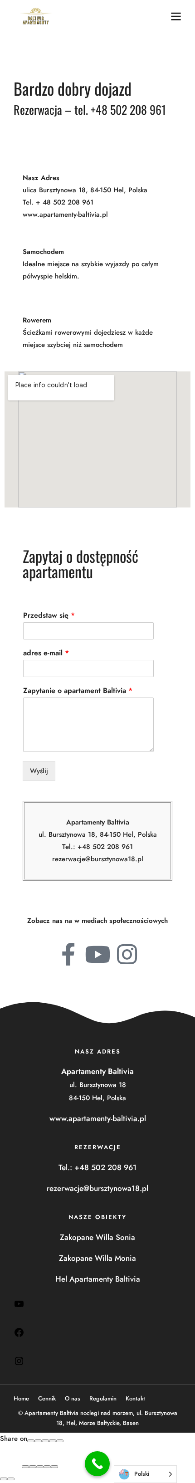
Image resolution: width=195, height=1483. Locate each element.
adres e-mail (46, 653)
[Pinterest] (52, 1440)
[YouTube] (19, 1306)
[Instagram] (19, 1363)
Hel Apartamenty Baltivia (97, 1278)
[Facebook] (19, 1335)
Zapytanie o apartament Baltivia (77, 691)
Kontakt (135, 1398)
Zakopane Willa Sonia (97, 1237)
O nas (72, 1398)
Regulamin (103, 1398)
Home (21, 1398)
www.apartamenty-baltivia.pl (65, 215)
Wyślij (39, 771)
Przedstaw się (49, 615)
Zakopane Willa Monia (97, 1258)
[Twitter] (45, 1440)
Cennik (47, 1398)
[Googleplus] (38, 1440)
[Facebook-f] (68, 954)
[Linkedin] (59, 1440)
